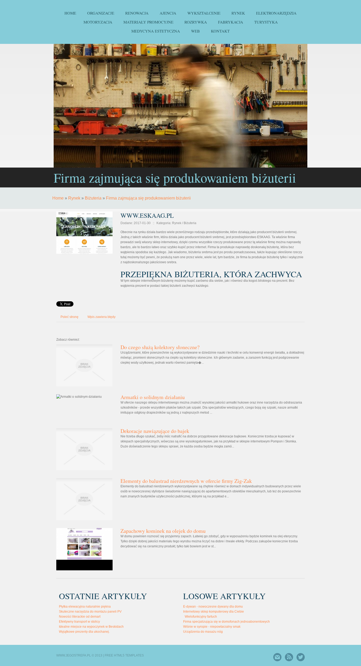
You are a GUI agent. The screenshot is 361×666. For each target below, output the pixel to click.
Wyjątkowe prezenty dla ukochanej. (84, 631)
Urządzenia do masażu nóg (203, 631)
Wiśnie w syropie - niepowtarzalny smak (211, 626)
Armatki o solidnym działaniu (153, 397)
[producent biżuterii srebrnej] (84, 210)
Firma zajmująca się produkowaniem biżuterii (148, 198)
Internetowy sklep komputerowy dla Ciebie (213, 611)
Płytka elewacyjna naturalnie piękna (85, 606)
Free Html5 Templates (124, 655)
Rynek (74, 198)
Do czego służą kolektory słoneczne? (160, 347)
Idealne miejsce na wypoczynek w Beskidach (91, 626)
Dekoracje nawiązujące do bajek (155, 430)
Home (58, 198)
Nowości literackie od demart (79, 616)
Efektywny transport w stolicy (79, 621)
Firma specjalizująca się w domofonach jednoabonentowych (226, 621)
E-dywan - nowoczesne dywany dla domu (213, 606)
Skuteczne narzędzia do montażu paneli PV (90, 611)
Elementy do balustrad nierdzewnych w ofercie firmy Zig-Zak (186, 480)
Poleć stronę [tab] (69, 317)
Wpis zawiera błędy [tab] (101, 317)
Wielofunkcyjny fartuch (200, 616)
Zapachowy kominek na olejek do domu (163, 530)
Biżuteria (93, 198)
